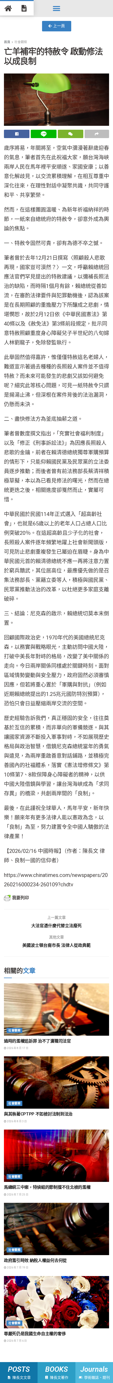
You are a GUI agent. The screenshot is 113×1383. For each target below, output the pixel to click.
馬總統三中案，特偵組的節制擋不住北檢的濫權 (47, 1187)
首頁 (7, 42)
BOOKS (56, 1369)
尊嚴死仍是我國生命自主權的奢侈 (35, 1333)
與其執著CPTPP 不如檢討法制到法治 (38, 1114)
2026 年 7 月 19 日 (17, 1267)
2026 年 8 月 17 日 (17, 1048)
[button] (57, 8)
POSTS (19, 1369)
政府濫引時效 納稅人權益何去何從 (35, 1260)
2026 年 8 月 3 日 (16, 1121)
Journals (94, 1369)
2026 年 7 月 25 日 (17, 1194)
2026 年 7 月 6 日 (16, 1340)
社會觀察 (20, 42)
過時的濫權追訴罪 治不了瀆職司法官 (37, 1041)
